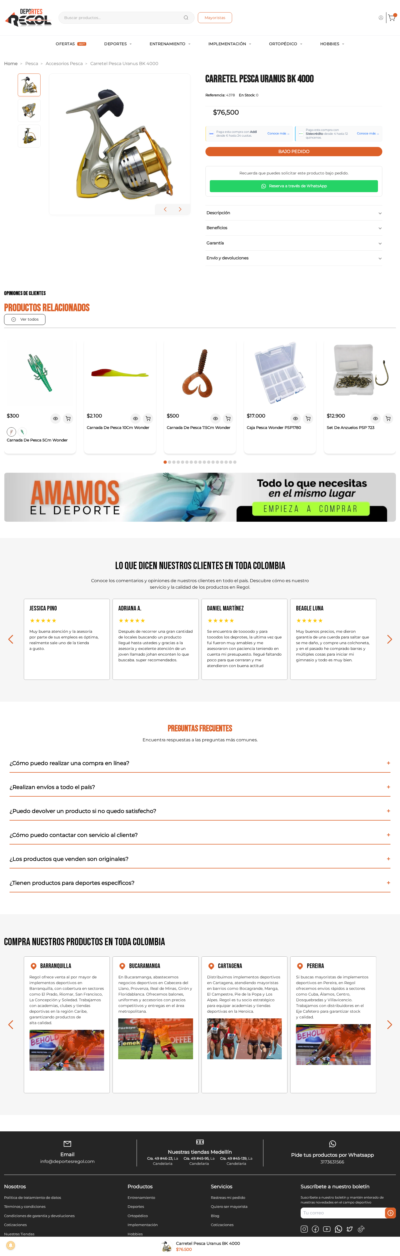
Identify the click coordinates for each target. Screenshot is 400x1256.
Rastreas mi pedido (228, 1197)
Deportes (115, 43)
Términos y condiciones (24, 1206)
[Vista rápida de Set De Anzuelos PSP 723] (375, 418)
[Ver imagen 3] (29, 136)
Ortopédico (283, 43)
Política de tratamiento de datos (32, 1197)
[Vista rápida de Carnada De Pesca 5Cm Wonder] (55, 418)
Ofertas (70, 43)
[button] (180, 209)
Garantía (215, 242)
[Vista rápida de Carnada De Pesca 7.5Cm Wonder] (215, 418)
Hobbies (330, 43)
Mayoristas (215, 17)
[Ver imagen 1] (29, 84)
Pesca (31, 63)
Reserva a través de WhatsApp (298, 185)
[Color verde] (22, 432)
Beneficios (217, 227)
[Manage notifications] (10, 1245)
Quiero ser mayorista (229, 1206)
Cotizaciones (15, 1225)
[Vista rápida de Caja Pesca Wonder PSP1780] (295, 418)
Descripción (218, 212)
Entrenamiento (168, 43)
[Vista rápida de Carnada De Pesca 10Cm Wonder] (135, 418)
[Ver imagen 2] (29, 110)
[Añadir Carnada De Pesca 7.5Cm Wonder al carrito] (228, 418)
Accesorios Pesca (64, 63)
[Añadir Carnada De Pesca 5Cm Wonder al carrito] (68, 418)
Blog (215, 1216)
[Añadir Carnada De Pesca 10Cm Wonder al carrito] (148, 418)
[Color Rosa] (11, 432)
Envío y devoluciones (227, 257)
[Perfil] (381, 17)
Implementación (227, 43)
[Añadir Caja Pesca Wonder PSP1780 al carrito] (308, 418)
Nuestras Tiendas (19, 1234)
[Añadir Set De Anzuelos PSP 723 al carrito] (388, 418)
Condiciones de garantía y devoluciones (39, 1216)
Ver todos (29, 319)
